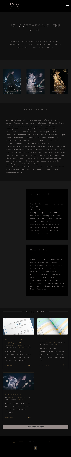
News (56, 344)
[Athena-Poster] (12, 70)
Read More (9, 365)
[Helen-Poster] (59, 70)
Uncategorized (25, 347)
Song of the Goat (14, 345)
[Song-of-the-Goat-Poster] (35, 70)
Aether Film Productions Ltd (34, 442)
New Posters (13, 394)
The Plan (45, 339)
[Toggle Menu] (67, 6)
